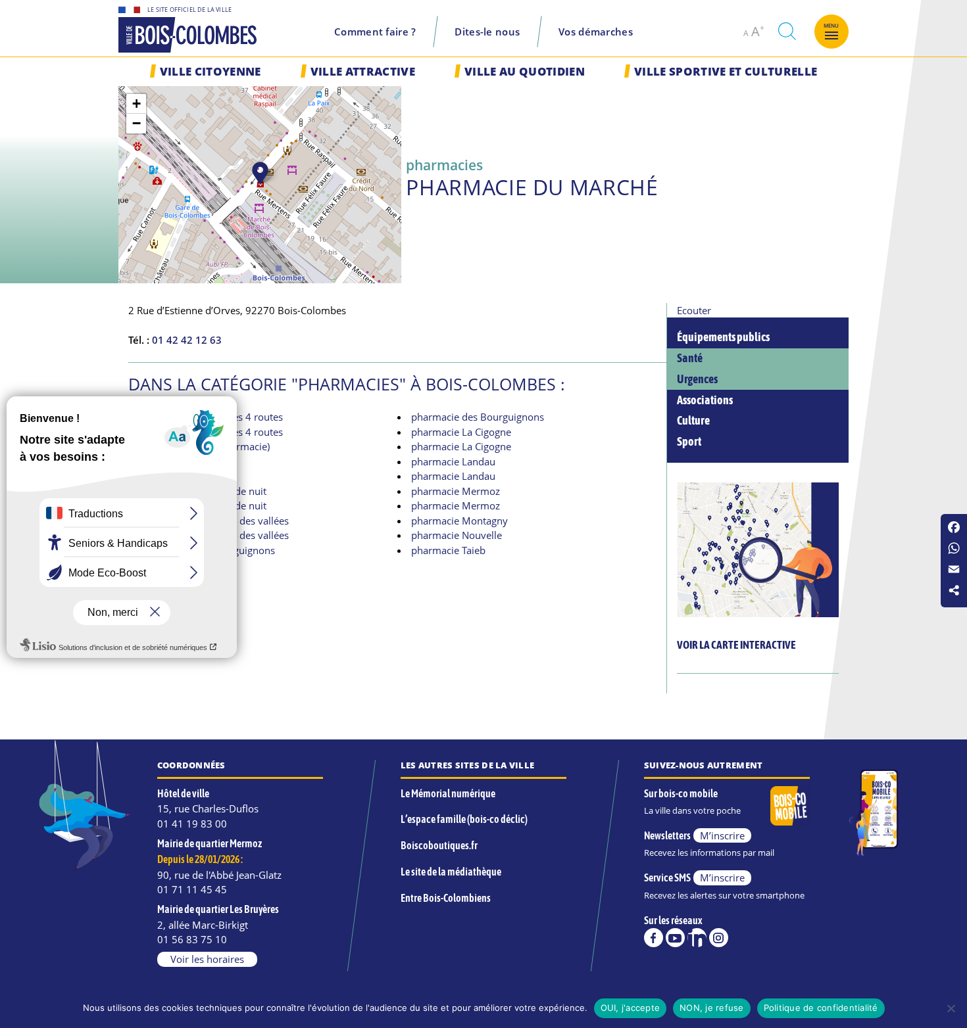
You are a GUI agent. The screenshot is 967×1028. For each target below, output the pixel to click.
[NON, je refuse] (950, 1008)
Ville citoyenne (210, 71)
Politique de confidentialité (821, 1007)
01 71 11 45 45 (192, 889)
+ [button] (136, 103)
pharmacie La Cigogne (461, 431)
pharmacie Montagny (459, 520)
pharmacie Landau (453, 461)
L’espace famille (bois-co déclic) (464, 819)
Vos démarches (595, 31)
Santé (690, 358)
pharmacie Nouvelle (456, 535)
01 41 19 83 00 (192, 823)
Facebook (653, 937)
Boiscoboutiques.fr (439, 845)
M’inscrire (722, 835)
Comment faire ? (375, 31)
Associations (705, 400)
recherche (787, 31)
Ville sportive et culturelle (725, 71)
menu (831, 25)
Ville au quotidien (524, 71)
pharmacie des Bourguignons (477, 416)
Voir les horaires (207, 959)
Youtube (675, 937)
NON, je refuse (712, 1007)
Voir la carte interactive (736, 644)
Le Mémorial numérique (448, 793)
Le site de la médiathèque (451, 871)
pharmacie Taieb (448, 550)
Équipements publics (723, 337)
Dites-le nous (487, 31)
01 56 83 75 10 (192, 939)
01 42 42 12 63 (187, 339)
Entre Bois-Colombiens (446, 898)
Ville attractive (362, 71)
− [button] (136, 123)
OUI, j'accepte (630, 1007)
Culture (693, 420)
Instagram (718, 937)
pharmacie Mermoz (455, 491)
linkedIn (697, 937)
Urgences (697, 379)
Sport (689, 441)
